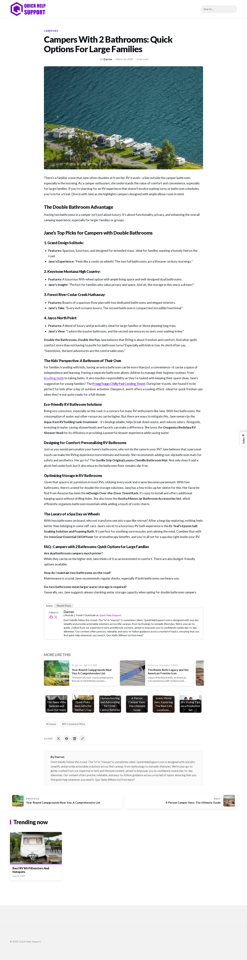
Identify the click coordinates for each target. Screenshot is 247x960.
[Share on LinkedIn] (74, 738)
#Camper (51, 724)
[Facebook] (51, 617)
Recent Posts (64, 605)
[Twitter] (56, 617)
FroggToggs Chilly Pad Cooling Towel (118, 384)
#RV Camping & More (73, 724)
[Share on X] (58, 738)
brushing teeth (54, 378)
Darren (108, 59)
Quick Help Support (110, 615)
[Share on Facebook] (66, 738)
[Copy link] (82, 738)
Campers (51, 30)
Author (49, 605)
